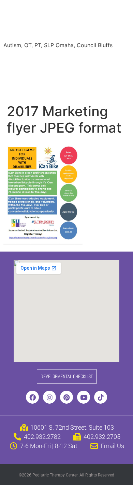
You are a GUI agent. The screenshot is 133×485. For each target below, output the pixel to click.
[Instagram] (49, 397)
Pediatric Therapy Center (61, 21)
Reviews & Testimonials (39, 74)
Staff (72, 60)
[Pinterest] (66, 397)
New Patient (54, 88)
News (86, 74)
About (16, 60)
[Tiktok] (100, 397)
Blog (109, 74)
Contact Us (95, 88)
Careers (19, 88)
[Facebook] (32, 397)
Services (45, 60)
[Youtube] (83, 397)
